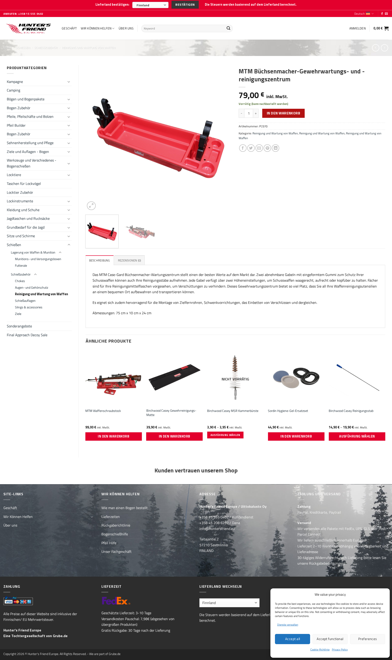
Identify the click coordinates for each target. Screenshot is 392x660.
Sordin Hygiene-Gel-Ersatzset (288, 411)
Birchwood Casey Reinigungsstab (351, 411)
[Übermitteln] (228, 28)
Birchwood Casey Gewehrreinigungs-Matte (171, 413)
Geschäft (69, 28)
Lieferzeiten (110, 516)
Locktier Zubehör (20, 192)
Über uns (126, 28)
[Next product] (375, 47)
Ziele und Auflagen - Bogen (28, 151)
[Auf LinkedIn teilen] (275, 148)
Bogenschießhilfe (114, 534)
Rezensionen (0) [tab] (129, 260)
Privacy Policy (340, 649)
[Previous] (94, 138)
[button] (357, 28)
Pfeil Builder (16, 125)
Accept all (292, 638)
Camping (13, 90)
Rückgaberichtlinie (115, 525)
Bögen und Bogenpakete (25, 99)
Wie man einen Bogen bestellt (124, 507)
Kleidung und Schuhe (23, 210)
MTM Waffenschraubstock (103, 411)
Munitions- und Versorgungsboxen (38, 258)
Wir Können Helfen (96, 28)
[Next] (223, 138)
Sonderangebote (19, 326)
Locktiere (14, 174)
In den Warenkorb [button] (113, 436)
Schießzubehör (46, 47)
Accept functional (330, 638)
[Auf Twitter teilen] (251, 148)
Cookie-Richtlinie (320, 649)
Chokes (20, 280)
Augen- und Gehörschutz (31, 287)
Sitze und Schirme (21, 236)
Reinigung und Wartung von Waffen (88, 47)
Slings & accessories (28, 307)
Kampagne (15, 81)
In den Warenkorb (283, 113)
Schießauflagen (25, 300)
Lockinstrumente (20, 201)
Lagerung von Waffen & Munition (33, 252)
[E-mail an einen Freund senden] (259, 148)
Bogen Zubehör (18, 108)
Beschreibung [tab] (99, 260)
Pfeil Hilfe (108, 543)
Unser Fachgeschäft (116, 551)
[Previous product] (384, 47)
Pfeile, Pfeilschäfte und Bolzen (30, 116)
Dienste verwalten (287, 624)
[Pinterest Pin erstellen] (267, 148)
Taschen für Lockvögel (24, 183)
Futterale (21, 265)
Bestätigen (185, 4)
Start (7, 47)
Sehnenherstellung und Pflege (30, 142)
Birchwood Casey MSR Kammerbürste (232, 411)
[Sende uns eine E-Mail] (386, 13)
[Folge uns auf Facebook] (382, 13)
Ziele (18, 313)
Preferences (367, 638)
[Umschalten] (69, 81)
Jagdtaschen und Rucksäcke (28, 218)
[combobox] (150, 5)
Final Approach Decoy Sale (27, 335)
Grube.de (60, 635)
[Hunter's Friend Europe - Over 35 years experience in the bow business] (29, 28)
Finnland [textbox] (143, 5)
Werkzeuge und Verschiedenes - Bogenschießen (31, 163)
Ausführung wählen (225, 435)
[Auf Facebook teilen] (243, 148)
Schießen (23, 47)
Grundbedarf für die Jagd (25, 227)
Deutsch (359, 13)
